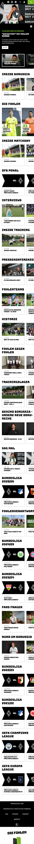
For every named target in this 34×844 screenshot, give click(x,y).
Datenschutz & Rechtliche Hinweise (17, 809)
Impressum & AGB (17, 804)
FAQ (6, 814)
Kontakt (25, 814)
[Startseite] (2, 4)
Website (17, 819)
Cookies (15, 814)
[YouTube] (12, 2)
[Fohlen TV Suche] (20, 2)
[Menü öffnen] (31, 2)
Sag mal (5, 47)
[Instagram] (16, 2)
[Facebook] (8, 2)
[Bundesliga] (17, 824)
